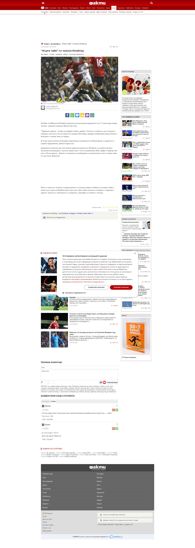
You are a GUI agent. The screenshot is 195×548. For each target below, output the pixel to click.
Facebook (65, 213)
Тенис (81, 12)
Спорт (114, 8)
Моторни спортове (125, 12)
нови (148, 250)
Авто (93, 8)
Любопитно (130, 8)
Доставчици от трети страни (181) (94, 269)
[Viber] (87, 115)
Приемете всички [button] (121, 287)
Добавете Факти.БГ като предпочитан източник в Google (120, 520)
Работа (45, 522)
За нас (45, 516)
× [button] (135, 253)
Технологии (101, 8)
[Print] (92, 115)
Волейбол (74, 12)
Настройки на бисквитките (72, 282)
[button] (74, 293)
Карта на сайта (47, 519)
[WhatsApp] (72, 115)
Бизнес (82, 8)
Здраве (99, 500)
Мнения (65, 8)
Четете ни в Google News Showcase (114, 514)
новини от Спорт (133, 117)
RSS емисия (48, 513)
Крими (108, 8)
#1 (50, 433)
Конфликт (145, 8)
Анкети (99, 504)
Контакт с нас (47, 528)
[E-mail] (82, 115)
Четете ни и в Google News (56, 217)
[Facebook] (67, 115)
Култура (137, 8)
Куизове (99, 507)
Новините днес (48, 474)
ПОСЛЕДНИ (45, 401)
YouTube (79, 213)
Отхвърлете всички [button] (96, 287)
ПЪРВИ (53, 401)
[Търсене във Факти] (151, 3)
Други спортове (102, 12)
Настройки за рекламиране (82, 279)
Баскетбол (66, 12)
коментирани (138, 250)
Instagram (72, 213)
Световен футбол (55, 12)
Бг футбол (44, 12)
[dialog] (97, 274)
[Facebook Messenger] (77, 115)
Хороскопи (121, 8)
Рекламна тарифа (48, 525)
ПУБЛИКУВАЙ (112, 382)
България (53, 8)
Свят (59, 8)
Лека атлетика (113, 12)
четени (129, 250)
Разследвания (74, 8)
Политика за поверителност (93, 282)
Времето (46, 504)
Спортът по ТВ (138, 12)
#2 (52, 416)
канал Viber (87, 213)
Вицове (45, 507)
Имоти (88, 8)
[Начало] (97, 3)
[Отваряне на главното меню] (43, 3)
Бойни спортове (89, 12)
